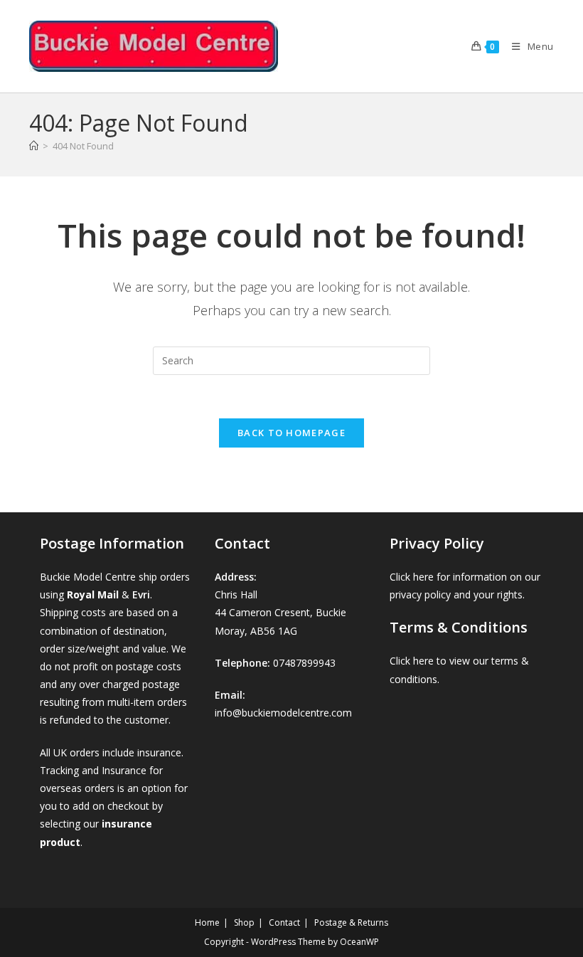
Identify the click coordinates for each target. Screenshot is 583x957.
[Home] (33, 145)
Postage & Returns (351, 922)
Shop (244, 922)
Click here (412, 576)
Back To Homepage (291, 432)
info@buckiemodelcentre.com (283, 712)
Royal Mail (93, 594)
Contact (284, 922)
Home (207, 922)
